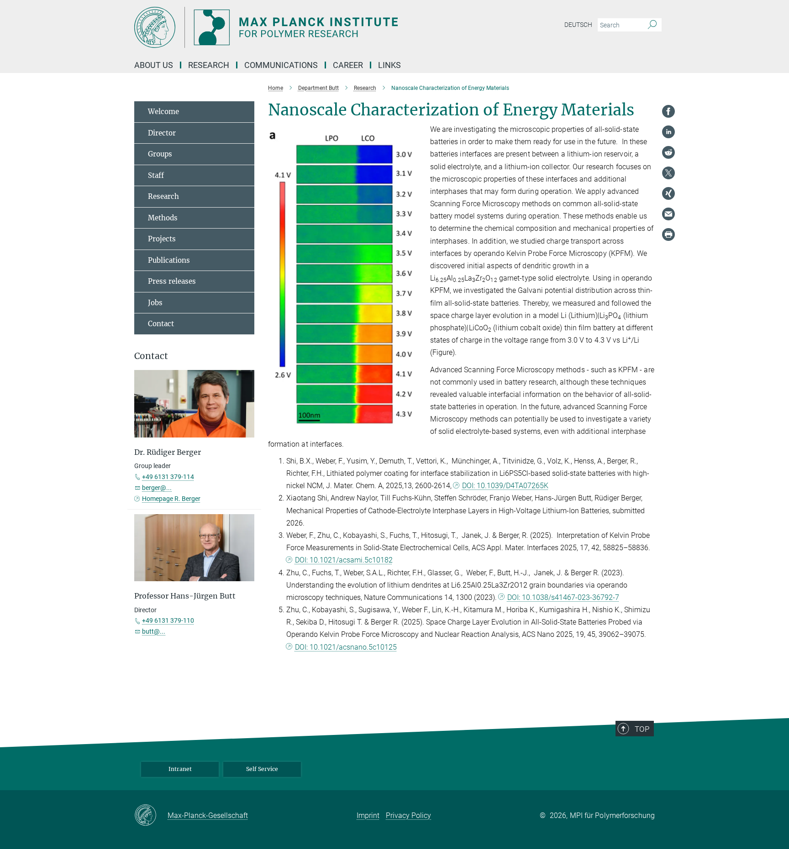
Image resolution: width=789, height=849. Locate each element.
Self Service (262, 769)
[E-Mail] (668, 214)
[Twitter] (668, 173)
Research (163, 196)
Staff (156, 175)
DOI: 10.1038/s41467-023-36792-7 (563, 597)
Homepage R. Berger (171, 498)
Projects (162, 238)
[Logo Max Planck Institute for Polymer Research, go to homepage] (305, 27)
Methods (163, 218)
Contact (161, 323)
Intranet (180, 769)
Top (642, 729)
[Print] (668, 234)
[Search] (652, 25)
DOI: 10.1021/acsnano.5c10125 (346, 647)
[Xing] (668, 193)
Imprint (368, 815)
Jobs (155, 302)
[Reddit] (668, 152)
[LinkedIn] (668, 132)
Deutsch (578, 24)
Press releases (172, 281)
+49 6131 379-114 (168, 476)
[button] (415, 423)
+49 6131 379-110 (168, 620)
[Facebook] (668, 111)
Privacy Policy (408, 815)
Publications (169, 260)
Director (162, 133)
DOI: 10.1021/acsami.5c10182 (344, 560)
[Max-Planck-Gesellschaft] (151, 816)
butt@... (153, 631)
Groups (160, 154)
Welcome (163, 111)
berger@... (157, 487)
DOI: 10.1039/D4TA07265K (505, 485)
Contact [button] (151, 356)
